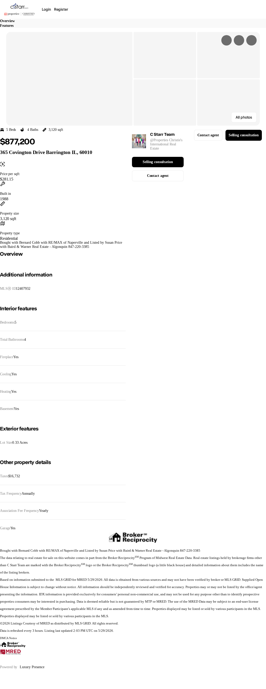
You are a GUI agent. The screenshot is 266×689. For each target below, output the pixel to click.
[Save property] (239, 40)
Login (46, 9)
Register (61, 9)
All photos (244, 117)
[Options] (226, 40)
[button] (69, 79)
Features (7, 26)
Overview (7, 21)
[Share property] (251, 40)
